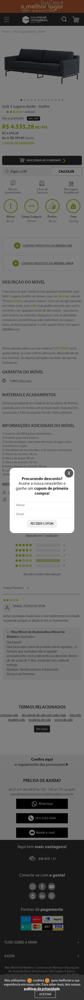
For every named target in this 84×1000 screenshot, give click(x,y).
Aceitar (45, 994)
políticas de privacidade (42, 988)
